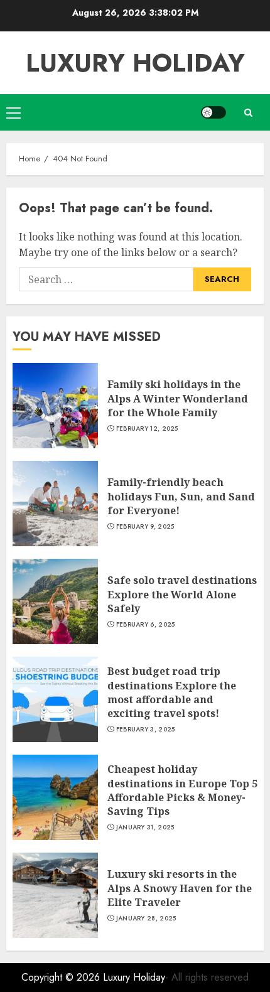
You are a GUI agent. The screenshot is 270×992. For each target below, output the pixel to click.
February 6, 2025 (145, 624)
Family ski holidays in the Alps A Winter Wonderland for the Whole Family (177, 398)
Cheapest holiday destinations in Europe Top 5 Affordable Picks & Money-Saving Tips (182, 790)
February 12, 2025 (147, 428)
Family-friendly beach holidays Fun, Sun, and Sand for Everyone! (181, 496)
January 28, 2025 (146, 918)
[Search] (248, 112)
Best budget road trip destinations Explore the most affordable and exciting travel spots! (171, 692)
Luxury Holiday (135, 63)
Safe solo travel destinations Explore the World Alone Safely (182, 594)
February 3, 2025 (145, 729)
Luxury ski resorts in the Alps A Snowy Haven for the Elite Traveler (179, 888)
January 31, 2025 (145, 827)
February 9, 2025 (145, 526)
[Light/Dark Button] (213, 112)
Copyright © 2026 (62, 977)
